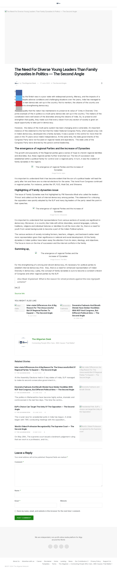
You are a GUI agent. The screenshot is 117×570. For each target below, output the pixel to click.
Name (18, 490)
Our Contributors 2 (81, 561)
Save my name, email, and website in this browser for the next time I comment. (48, 511)
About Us (16, 561)
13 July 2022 (32, 316)
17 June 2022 (45, 83)
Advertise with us (28, 561)
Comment (19, 462)
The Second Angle (59, 83)
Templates (45, 564)
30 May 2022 (37, 432)
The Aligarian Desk (29, 83)
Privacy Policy (96, 561)
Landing (63, 561)
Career (39, 561)
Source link (20, 293)
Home (56, 561)
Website (63, 501)
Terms (54, 564)
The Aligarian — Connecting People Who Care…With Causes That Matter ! (85, 564)
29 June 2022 (78, 318)
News (71, 561)
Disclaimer (48, 561)
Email (17, 501)
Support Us (107, 561)
